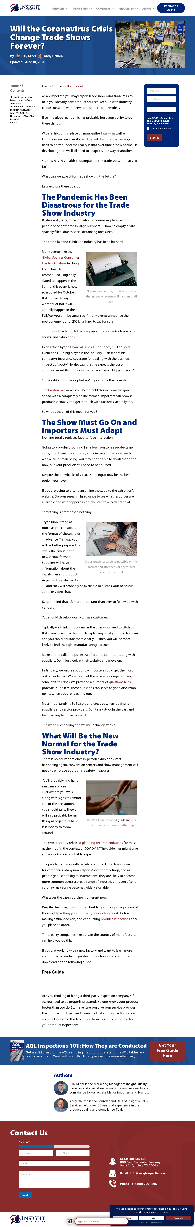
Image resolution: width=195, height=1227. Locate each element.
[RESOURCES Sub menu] (136, 8)
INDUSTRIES (80, 8)
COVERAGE (103, 8)
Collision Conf (73, 86)
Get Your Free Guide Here (167, 1050)
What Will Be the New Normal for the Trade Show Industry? (22, 116)
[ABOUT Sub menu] (154, 8)
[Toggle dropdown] (67, 8)
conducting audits (106, 913)
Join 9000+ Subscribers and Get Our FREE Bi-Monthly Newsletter (160, 121)
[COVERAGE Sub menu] (113, 8)
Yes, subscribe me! (161, 128)
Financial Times (81, 347)
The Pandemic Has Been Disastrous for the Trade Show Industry (21, 100)
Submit (154, 137)
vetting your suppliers (75, 913)
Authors (14, 123)
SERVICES (58, 8)
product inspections (115, 919)
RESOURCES (126, 8)
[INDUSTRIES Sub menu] (90, 8)
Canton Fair (56, 390)
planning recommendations (102, 843)
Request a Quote (171, 8)
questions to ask (120, 682)
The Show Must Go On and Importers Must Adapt (22, 108)
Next (25, 1195)
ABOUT (147, 8)
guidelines (124, 820)
